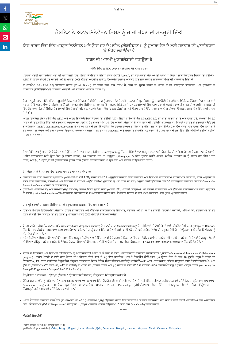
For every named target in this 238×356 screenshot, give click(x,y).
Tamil (152, 328)
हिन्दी (98, 328)
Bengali (120, 328)
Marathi (90, 328)
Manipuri (131, 328)
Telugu (63, 328)
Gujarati (143, 328)
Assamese (109, 328)
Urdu (81, 328)
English (72, 328)
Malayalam (175, 328)
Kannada (162, 328)
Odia (54, 328)
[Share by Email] (5, 37)
